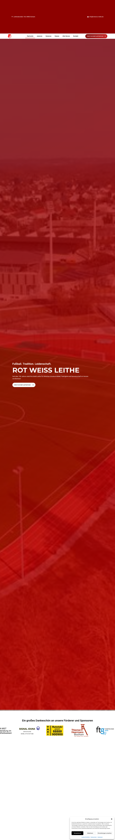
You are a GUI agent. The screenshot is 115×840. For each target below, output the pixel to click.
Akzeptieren (77, 833)
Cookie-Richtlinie (85, 837)
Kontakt (75, 36)
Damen (57, 36)
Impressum (100, 837)
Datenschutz (94, 837)
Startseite (30, 36)
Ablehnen (90, 833)
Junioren (39, 36)
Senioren (48, 36)
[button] (111, 819)
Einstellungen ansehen (105, 833)
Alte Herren (66, 36)
